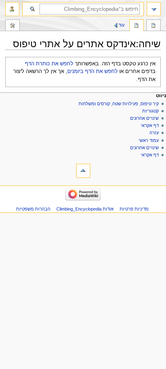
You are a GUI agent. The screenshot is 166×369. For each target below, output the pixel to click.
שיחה (136, 26)
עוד (121, 25)
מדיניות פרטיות (134, 208)
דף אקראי (150, 125)
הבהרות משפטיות (33, 208)
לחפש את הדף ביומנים (92, 71)
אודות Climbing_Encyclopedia (85, 208)
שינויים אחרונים (144, 118)
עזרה (154, 132)
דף (153, 26)
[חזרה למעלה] (83, 171)
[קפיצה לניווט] (154, 9)
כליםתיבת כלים (12, 26)
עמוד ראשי (149, 140)
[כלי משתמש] (12, 9)
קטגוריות (150, 110)
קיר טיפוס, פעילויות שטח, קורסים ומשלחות (119, 103)
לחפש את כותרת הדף (49, 64)
